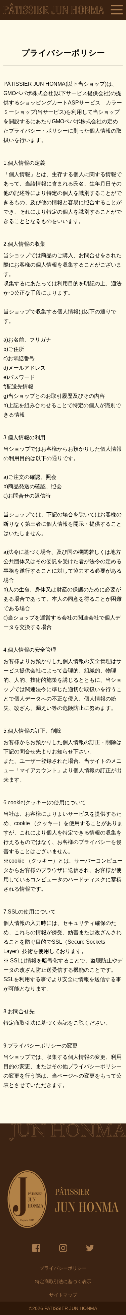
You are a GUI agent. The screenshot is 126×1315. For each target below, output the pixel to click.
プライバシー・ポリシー (38, 131)
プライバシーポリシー (63, 1268)
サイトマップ (63, 1295)
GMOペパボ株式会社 (28, 93)
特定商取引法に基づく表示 (63, 1281)
